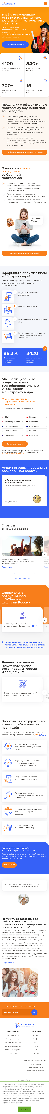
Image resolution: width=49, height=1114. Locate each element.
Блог (35, 1049)
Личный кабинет (24, 1080)
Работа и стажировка (13, 1049)
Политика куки (35, 1064)
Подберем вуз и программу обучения (24, 152)
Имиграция (13, 1053)
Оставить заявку (15, 44)
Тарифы (35, 1039)
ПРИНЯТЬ (24, 1109)
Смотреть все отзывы (23, 578)
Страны (35, 1042)
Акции (35, 1046)
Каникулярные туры (13, 1039)
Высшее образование (13, 1046)
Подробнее (10, 501)
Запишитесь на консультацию (13, 453)
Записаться (9, 865)
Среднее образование (13, 1042)
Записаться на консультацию (24, 253)
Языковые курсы (13, 1035)
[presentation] (44, 554)
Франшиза (35, 1053)
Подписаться (34, 1012)
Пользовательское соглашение (35, 1060)
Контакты (35, 1057)
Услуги (35, 1035)
